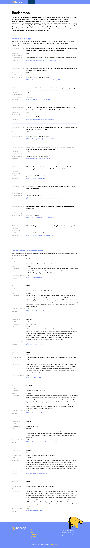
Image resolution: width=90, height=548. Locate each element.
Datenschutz (66, 2)
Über (50, 2)
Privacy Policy (54, 544)
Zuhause (43, 2)
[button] (31, 2)
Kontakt (74, 2)
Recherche (57, 2)
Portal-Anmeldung (38, 539)
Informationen (53, 530)
